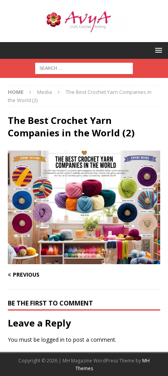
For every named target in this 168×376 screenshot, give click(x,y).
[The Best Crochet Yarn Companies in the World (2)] (84, 259)
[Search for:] (84, 67)
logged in (52, 339)
